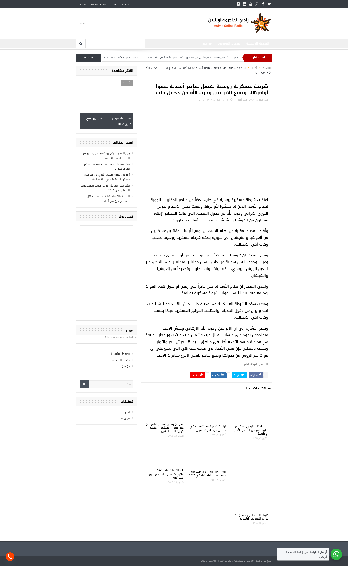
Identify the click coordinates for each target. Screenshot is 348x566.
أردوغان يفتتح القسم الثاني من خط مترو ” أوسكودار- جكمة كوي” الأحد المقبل (199, 57)
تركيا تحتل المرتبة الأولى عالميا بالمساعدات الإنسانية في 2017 (121, 57)
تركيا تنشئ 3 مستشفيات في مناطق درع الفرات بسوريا (208, 428)
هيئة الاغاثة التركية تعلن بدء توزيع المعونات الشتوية (251, 516)
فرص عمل (124, 418)
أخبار (239, 99)
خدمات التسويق (99, 3)
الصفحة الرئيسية (121, 3)
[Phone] (10, 556)
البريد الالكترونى (207, 100)
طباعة (226, 100)
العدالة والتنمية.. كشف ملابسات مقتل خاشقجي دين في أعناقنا (166, 474)
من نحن (82, 3)
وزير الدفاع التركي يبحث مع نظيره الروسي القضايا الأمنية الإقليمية (250, 430)
